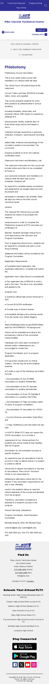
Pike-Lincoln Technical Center (24, 44)
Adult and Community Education (27, 49)
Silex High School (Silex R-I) (23, 615)
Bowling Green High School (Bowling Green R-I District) (23, 596)
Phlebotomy (27, 55)
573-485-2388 (21, 573)
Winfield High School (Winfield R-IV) (23, 626)
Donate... (30, 581)
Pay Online (21, 8)
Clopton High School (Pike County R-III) (23, 602)
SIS (2, 3)
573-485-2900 (20, 569)
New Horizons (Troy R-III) (23, 610)
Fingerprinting (35, 3)
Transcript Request (16, 3)
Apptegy (29, 681)
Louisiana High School (23, 630)
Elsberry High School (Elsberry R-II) (23, 606)
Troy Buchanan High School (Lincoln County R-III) (23, 620)
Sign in (41, 30)
